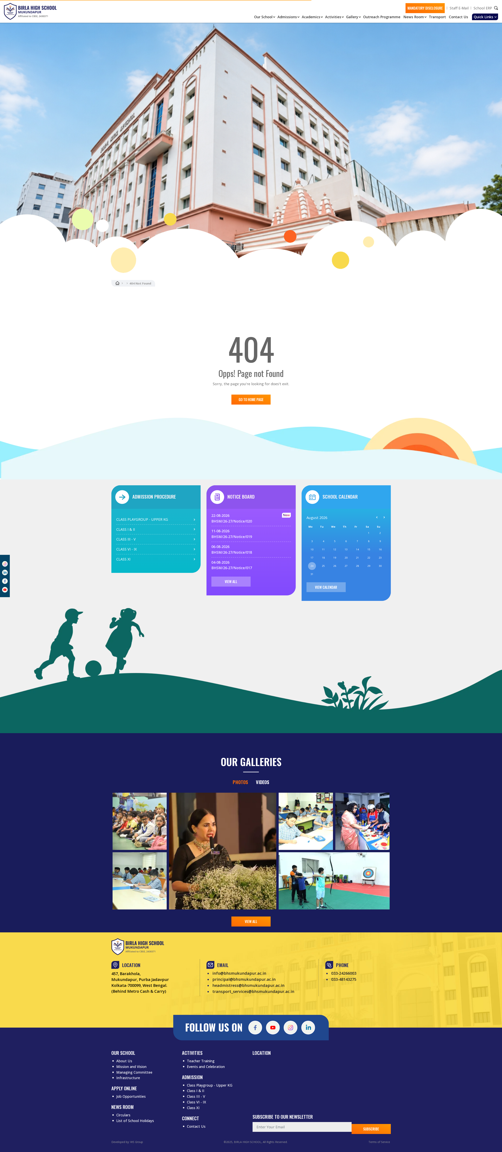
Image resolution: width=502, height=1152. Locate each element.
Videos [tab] (262, 781)
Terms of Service (379, 1142)
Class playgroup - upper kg (142, 519)
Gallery (352, 16)
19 (334, 557)
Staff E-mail (459, 8)
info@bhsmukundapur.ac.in (239, 973)
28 (357, 566)
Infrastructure (128, 1077)
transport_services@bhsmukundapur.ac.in (253, 991)
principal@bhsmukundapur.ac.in (244, 979)
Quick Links (483, 16)
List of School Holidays (135, 1120)
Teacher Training (201, 1061)
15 (368, 549)
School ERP (483, 8)
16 (380, 549)
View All (231, 581)
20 (346, 557)
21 (357, 557)
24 (312, 566)
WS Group (136, 1142)
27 (346, 566)
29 (368, 566)
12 (334, 549)
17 (312, 557)
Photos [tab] (240, 781)
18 (323, 557)
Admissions (287, 16)
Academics (311, 16)
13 (346, 549)
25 (323, 566)
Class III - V (196, 1096)
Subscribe (371, 1128)
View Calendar (326, 587)
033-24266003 (343, 973)
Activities (333, 16)
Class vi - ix (126, 549)
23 (380, 557)
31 (312, 574)
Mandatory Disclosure (425, 8)
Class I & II (195, 1090)
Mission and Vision (131, 1066)
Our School (263, 16)
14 (357, 549)
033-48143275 (343, 979)
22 (368, 557)
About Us (124, 1061)
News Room (413, 16)
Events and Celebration (206, 1066)
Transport (437, 16)
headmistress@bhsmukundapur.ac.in (248, 985)
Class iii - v (126, 539)
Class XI (193, 1107)
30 (380, 566)
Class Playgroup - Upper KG (209, 1085)
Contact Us (458, 16)
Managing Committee (134, 1072)
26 (334, 566)
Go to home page (251, 399)
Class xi (123, 559)
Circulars (123, 1115)
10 (312, 549)
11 (323, 549)
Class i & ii (125, 529)
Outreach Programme (381, 16)
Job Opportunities (131, 1096)
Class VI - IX (196, 1102)
